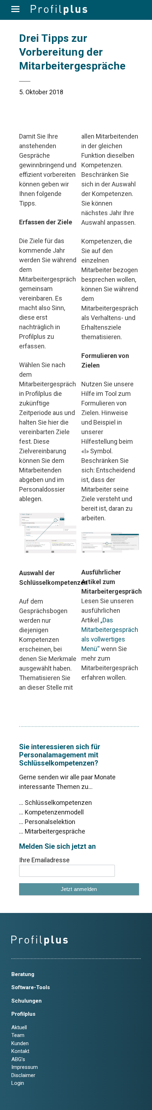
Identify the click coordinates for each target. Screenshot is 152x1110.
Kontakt (20, 1051)
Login (17, 1083)
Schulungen (26, 1001)
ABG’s (18, 1059)
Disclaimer (23, 1075)
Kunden (20, 1043)
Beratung (22, 974)
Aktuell (19, 1027)
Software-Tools (30, 987)
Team (17, 1035)
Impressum (24, 1067)
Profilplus (23, 1014)
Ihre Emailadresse (44, 860)
